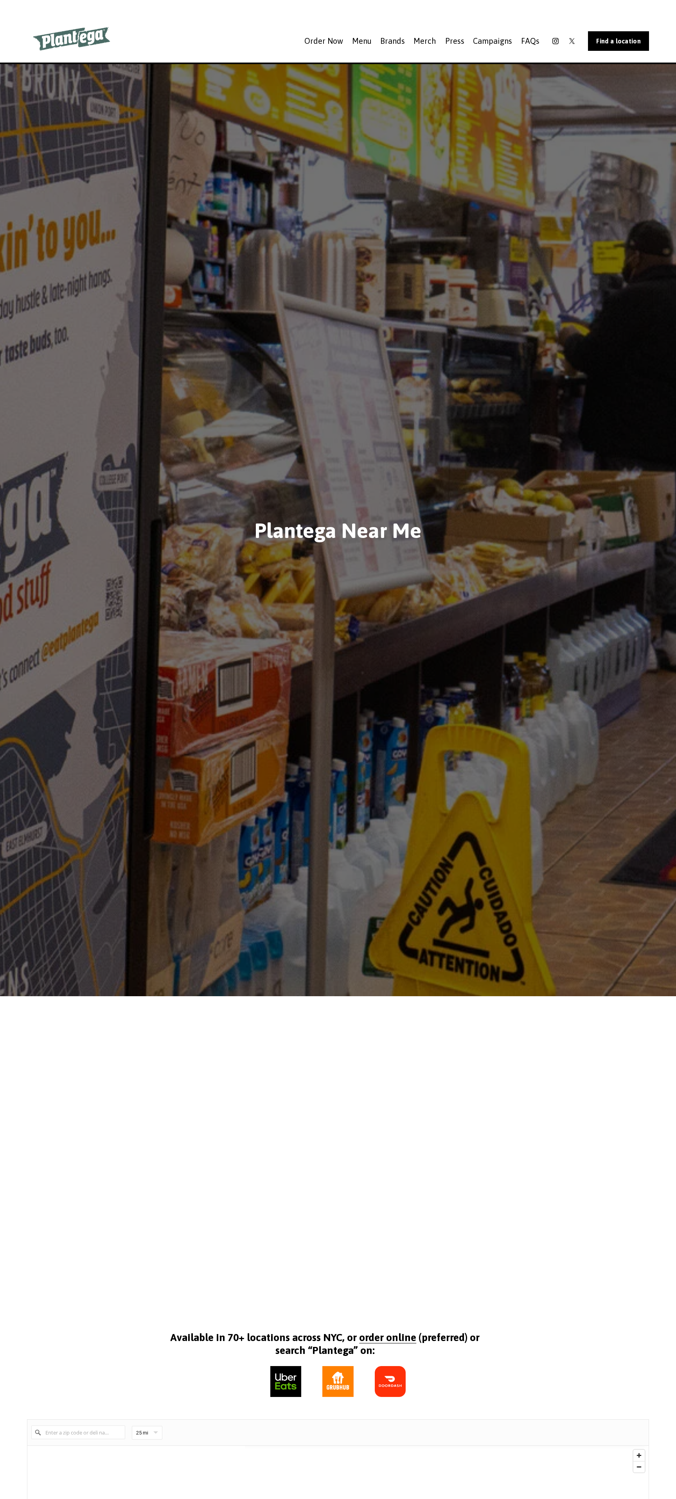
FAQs (530, 40)
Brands (392, 40)
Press (454, 40)
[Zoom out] (639, 1466)
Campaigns (492, 40)
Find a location (618, 41)
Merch (425, 40)
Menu (362, 40)
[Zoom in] (639, 1455)
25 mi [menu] (142, 1435)
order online (387, 1337)
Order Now (323, 40)
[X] (572, 41)
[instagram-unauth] (555, 41)
